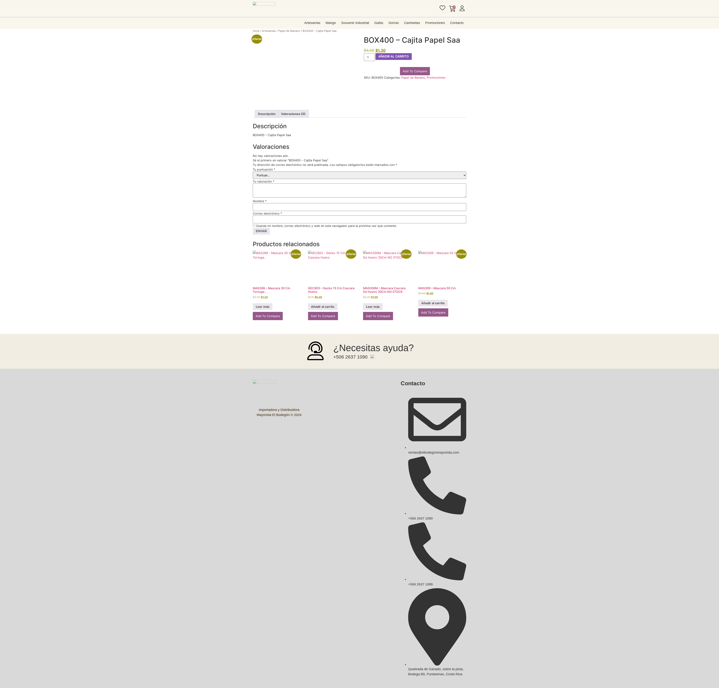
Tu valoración (263, 181)
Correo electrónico (267, 213)
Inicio (256, 31)
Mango (331, 23)
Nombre (260, 201)
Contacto (457, 23)
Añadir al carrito (393, 56)
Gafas (378, 23)
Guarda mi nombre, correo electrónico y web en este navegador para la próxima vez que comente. (326, 225)
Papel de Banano (289, 31)
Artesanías (312, 23)
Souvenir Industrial (355, 23)
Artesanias (269, 31)
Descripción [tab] (267, 114)
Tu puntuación (264, 169)
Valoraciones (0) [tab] (293, 114)
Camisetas (412, 23)
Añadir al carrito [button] (322, 307)
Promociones (435, 23)
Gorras (394, 23)
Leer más (262, 307)
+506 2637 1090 (350, 356)
